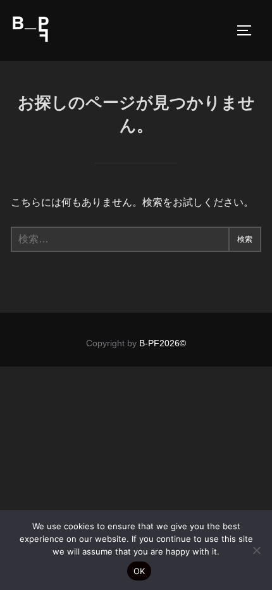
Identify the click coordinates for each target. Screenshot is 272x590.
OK (139, 571)
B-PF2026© (162, 343)
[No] (256, 550)
